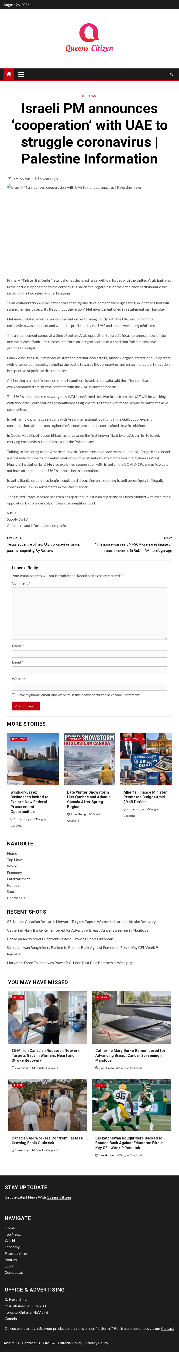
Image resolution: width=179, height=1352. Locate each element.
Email (17, 662)
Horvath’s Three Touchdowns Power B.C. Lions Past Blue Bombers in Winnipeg (69, 962)
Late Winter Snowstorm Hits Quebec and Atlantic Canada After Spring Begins (88, 799)
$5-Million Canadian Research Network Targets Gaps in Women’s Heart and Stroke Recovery (81, 921)
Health (18, 997)
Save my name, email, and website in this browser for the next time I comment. (78, 694)
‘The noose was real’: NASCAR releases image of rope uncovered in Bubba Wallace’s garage (133, 544)
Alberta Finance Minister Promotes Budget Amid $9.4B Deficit (145, 797)
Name (18, 645)
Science (102, 997)
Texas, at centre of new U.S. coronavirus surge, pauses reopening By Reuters (43, 544)
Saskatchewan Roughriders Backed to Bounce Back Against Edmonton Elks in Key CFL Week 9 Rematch (129, 1143)
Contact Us (16, 897)
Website (19, 678)
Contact (167, 1328)
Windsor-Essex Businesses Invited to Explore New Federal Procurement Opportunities (29, 802)
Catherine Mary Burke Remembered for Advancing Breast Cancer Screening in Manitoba (77, 930)
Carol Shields (21, 179)
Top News (89, 96)
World (12, 866)
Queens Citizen (59, 1197)
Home (12, 853)
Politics (13, 885)
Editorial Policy (70, 1343)
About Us (11, 1343)
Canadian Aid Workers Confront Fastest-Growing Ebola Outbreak (60, 939)
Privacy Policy (96, 1343)
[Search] (171, 74)
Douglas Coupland (47, 1068)
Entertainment (18, 878)
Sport (11, 891)
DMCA (49, 1343)
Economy (14, 872)
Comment (21, 583)
